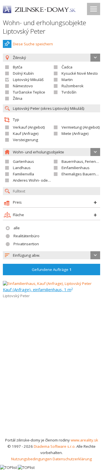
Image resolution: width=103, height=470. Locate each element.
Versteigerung (25, 139)
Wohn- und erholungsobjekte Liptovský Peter (44, 27)
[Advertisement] (51, 382)
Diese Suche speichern (33, 43)
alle (16, 227)
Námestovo (23, 85)
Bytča (17, 67)
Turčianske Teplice (29, 92)
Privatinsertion (26, 243)
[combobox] (51, 255)
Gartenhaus (23, 161)
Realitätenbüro (26, 235)
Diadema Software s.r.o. (55, 446)
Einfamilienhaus (76, 167)
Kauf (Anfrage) (26, 133)
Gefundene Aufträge (52, 269)
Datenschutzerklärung (72, 458)
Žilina (17, 98)
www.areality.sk (84, 440)
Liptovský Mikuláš (28, 79)
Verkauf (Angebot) (29, 127)
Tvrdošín (69, 92)
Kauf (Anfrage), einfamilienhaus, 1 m (38, 289)
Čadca (67, 67)
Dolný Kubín (23, 73)
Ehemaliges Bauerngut (81, 174)
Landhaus (22, 167)
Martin (67, 79)
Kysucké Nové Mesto (80, 73)
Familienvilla (23, 174)
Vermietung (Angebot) (81, 127)
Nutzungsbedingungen (31, 458)
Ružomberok (73, 85)
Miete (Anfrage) (75, 133)
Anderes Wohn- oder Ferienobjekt (42, 180)
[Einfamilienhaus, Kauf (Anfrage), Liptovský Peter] (47, 283)
